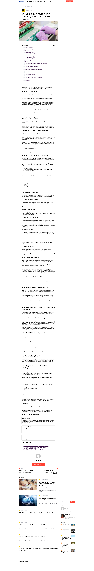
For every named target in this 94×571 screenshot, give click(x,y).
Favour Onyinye (42, 501)
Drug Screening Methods (29, 52)
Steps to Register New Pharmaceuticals (30, 448)
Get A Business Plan (48, 563)
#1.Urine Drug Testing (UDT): (32, 53)
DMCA (36, 563)
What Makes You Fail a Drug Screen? (31, 66)
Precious (21, 552)
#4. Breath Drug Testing (31, 57)
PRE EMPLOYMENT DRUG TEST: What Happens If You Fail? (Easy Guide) (36, 446)
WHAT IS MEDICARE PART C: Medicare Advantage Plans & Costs (35, 450)
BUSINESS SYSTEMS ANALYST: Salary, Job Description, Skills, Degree (47, 483)
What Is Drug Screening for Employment (32, 50)
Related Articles (28, 80)
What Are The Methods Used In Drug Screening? (33, 77)
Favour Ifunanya (68, 507)
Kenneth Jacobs (22, 526)
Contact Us (47, 560)
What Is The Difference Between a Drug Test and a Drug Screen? (36, 63)
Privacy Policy (68, 560)
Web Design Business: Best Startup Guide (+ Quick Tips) (33, 525)
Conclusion (27, 72)
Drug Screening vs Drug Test (30, 60)
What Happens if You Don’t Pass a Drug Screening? (34, 69)
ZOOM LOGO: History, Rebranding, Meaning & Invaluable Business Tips (36, 513)
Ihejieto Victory (67, 514)
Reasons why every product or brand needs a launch (66, 526)
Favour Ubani (42, 487)
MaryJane (24, 19)
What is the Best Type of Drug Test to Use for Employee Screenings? (35, 447)
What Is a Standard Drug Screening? (31, 64)
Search (72, 501)
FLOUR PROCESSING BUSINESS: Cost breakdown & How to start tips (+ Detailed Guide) (65, 546)
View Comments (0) (37, 464)
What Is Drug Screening (29, 47)
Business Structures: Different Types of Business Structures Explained (66, 532)
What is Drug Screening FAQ (30, 74)
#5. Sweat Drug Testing (31, 58)
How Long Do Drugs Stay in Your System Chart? (33, 71)
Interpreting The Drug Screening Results (32, 49)
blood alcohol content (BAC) (33, 234)
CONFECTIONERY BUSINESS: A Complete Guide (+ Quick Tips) (65, 552)
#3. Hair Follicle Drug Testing (31, 56)
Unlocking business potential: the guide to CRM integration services (47, 499)
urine (27, 121)
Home (22, 6)
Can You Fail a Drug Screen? (30, 67)
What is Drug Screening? (29, 75)
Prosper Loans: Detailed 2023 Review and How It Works (32, 536)
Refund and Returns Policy (60, 560)
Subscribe (69, 1)
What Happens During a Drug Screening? (32, 61)
